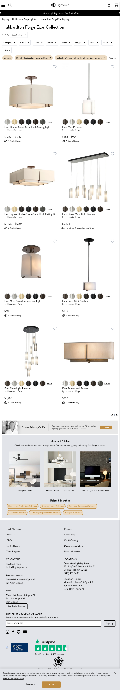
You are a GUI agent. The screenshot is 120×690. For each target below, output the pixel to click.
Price (92, 42)
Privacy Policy (18, 678)
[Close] (115, 673)
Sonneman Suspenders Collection (82, 506)
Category (8, 42)
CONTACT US (13, 559)
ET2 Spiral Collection (73, 512)
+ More (7, 50)
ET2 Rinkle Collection (17, 512)
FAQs (9, 540)
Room (105, 42)
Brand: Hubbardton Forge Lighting (32, 58)
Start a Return (13, 546)
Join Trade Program (16, 606)
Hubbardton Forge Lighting (24, 19)
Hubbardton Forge (14, 129)
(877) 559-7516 (13, 563)
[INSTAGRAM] (7, 632)
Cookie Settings (71, 540)
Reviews (68, 529)
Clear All (112, 57)
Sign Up (109, 623)
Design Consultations (74, 546)
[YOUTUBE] (25, 632)
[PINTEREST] (18, 632)
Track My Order (13, 529)
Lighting (5, 19)
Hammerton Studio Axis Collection (22, 506)
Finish (23, 42)
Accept (51, 684)
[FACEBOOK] (13, 632)
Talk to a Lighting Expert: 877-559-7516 (60, 13)
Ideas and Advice (72, 551)
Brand (50, 42)
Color (36, 42)
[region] (60, 679)
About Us (10, 534)
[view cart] (116, 5)
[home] (59, 7)
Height (78, 42)
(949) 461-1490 (71, 573)
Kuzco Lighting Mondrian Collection (45, 512)
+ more (49, 122)
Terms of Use (8, 678)
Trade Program (13, 551)
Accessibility (69, 534)
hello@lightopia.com (17, 567)
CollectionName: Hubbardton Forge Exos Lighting (79, 58)
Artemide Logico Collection (53, 506)
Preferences (30, 684)
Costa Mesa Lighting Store (76, 563)
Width (64, 42)
